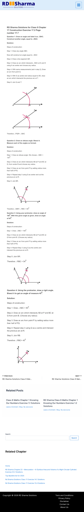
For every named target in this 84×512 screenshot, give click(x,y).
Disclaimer (64, 501)
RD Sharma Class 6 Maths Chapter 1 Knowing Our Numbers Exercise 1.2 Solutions (60, 403)
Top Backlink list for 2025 (14, 476)
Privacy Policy (64, 498)
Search (7, 434)
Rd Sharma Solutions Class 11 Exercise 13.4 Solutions (25, 483)
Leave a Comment (12, 407)
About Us (64, 507)
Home (7, 466)
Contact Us (64, 504)
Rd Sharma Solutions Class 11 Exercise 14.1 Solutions (25, 479)
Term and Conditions (64, 495)
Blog (20, 407)
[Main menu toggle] (79, 5)
